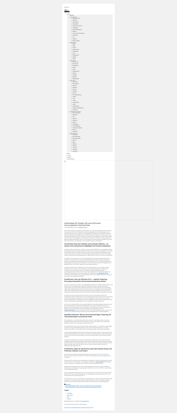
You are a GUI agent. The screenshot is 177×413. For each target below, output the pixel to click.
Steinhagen (75, 35)
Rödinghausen (76, 55)
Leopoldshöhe (76, 102)
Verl (73, 37)
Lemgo (74, 100)
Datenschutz (70, 395)
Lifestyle (69, 155)
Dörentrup (75, 91)
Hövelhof (75, 145)
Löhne (74, 53)
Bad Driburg (75, 61)
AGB (68, 396)
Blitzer (68, 153)
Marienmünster (76, 71)
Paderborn (75, 149)
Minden (74, 122)
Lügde (74, 104)
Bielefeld (72, 15)
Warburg (74, 76)
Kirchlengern (75, 51)
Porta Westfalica (76, 126)
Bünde (74, 43)
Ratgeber (69, 157)
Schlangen (75, 109)
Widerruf (69, 398)
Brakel (74, 67)
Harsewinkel (75, 23)
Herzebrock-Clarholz (77, 25)
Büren (74, 142)
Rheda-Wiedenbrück (77, 29)
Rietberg (74, 31)
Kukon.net (66, 7)
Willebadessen (76, 78)
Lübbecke (75, 120)
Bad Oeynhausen (76, 112)
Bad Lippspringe (76, 136)
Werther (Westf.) (76, 40)
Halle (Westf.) (76, 22)
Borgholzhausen (76, 18)
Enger (74, 45)
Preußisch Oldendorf (77, 127)
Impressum (69, 393)
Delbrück (75, 144)
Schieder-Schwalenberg (78, 107)
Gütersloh (75, 20)
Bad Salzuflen (76, 83)
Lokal (68, 14)
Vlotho (74, 58)
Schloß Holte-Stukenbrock (79, 33)
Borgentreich (75, 65)
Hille (73, 116)
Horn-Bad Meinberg (77, 94)
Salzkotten (75, 151)
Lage (74, 98)
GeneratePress (85, 401)
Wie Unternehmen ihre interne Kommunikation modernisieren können (83, 387)
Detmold (74, 89)
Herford (74, 47)
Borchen (74, 140)
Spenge (74, 56)
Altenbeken (75, 134)
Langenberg (75, 27)
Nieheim (74, 73)
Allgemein (68, 384)
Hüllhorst (75, 118)
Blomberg (75, 87)
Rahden (74, 129)
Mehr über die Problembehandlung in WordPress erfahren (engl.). (79, 407)
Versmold (75, 38)
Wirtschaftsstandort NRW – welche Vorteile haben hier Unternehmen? (83, 385)
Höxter (74, 69)
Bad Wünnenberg (76, 138)
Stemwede (75, 131)
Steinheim (75, 74)
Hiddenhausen (76, 49)
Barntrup (75, 85)
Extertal (74, 93)
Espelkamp (75, 114)
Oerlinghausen (76, 106)
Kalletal (74, 96)
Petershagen (75, 124)
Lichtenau (75, 147)
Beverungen (75, 63)
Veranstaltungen (70, 159)
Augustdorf (75, 81)
